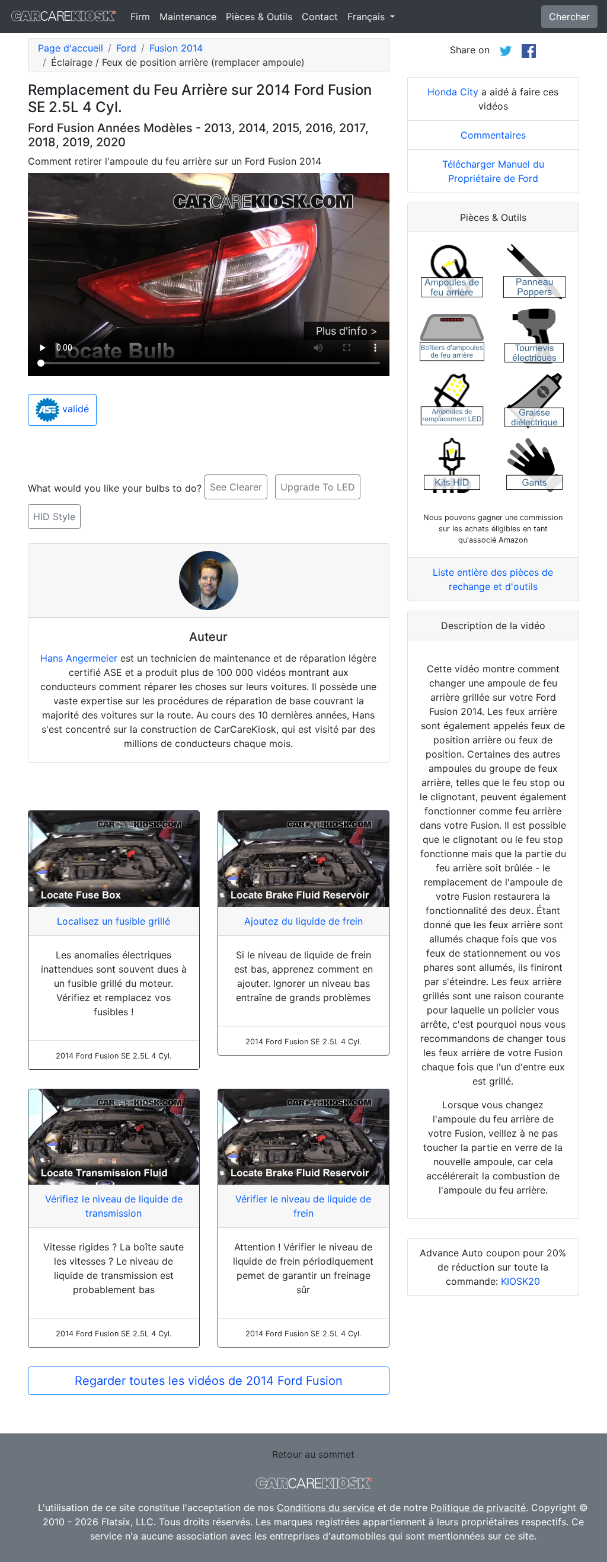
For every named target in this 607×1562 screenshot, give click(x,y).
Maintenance (187, 17)
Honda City (452, 92)
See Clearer (236, 487)
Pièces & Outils (259, 17)
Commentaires (493, 135)
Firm (140, 17)
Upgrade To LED (317, 487)
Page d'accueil (70, 48)
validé (74, 409)
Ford (126, 48)
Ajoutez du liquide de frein (303, 921)
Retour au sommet (313, 1454)
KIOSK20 (520, 1281)
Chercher (569, 17)
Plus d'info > (347, 331)
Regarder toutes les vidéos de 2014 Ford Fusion (209, 1381)
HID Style (54, 516)
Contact (320, 17)
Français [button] (367, 17)
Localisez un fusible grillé (113, 921)
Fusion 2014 (176, 48)
